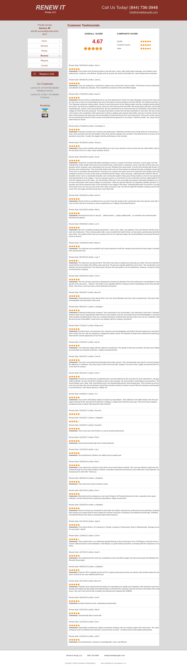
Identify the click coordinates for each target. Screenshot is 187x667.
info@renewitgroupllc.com (144, 12)
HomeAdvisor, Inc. (120, 663)
